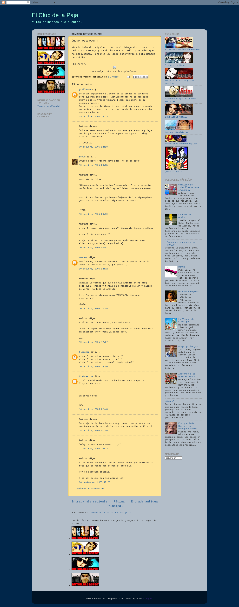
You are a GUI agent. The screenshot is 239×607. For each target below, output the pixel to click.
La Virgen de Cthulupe (186, 320)
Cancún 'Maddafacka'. (178, 132)
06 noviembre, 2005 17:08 (94, 482)
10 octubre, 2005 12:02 (93, 269)
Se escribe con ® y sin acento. (179, 82)
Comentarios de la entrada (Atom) (112, 512)
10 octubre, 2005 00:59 (93, 214)
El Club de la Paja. (56, 15)
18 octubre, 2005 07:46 (93, 430)
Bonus (181, 267)
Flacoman (84, 352)
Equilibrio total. (176, 117)
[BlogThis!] (137, 76)
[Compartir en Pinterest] (146, 76)
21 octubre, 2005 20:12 (93, 449)
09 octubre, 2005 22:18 (93, 147)
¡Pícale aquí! (173, 171)
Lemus (82, 157)
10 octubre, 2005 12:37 (93, 342)
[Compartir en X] (140, 76)
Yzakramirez (86, 376)
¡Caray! (169, 401)
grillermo (85, 89)
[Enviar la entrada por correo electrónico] (128, 77)
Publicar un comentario (90, 488)
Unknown (83, 257)
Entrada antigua (144, 501)
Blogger (147, 599)
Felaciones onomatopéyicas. (182, 144)
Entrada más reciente (89, 501)
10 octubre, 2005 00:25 (93, 165)
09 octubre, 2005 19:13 (93, 116)
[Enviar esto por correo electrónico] (134, 76)
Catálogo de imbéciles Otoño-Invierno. (188, 187)
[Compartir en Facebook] (143, 76)
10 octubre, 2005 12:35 (93, 308)
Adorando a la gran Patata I (186, 375)
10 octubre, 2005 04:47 (93, 248)
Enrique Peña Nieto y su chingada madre (187, 426)
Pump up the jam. (188, 346)
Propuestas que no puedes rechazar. (180, 100)
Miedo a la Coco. (175, 65)
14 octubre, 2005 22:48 (93, 409)
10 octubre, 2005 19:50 (93, 366)
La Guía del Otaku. (185, 216)
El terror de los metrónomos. (183, 50)
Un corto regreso (188, 291)
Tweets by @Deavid (48, 106)
